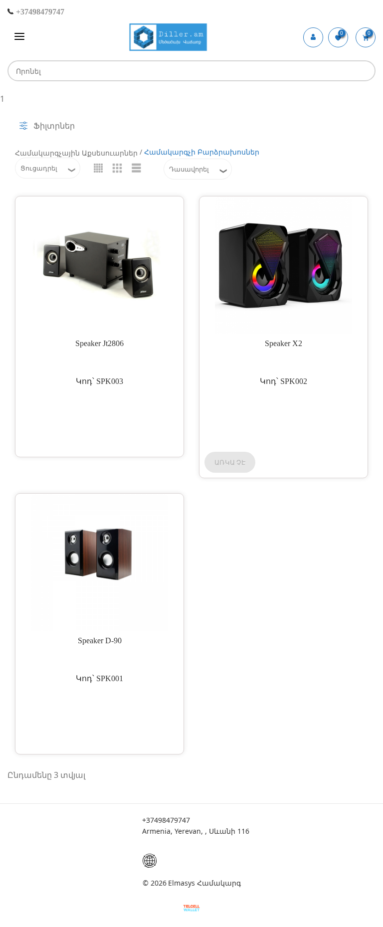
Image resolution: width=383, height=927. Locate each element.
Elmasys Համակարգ (204, 883)
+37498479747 (39, 11)
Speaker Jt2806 (99, 343)
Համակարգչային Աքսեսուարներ (76, 153)
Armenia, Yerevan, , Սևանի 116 (195, 831)
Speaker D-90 (100, 640)
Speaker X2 (283, 343)
